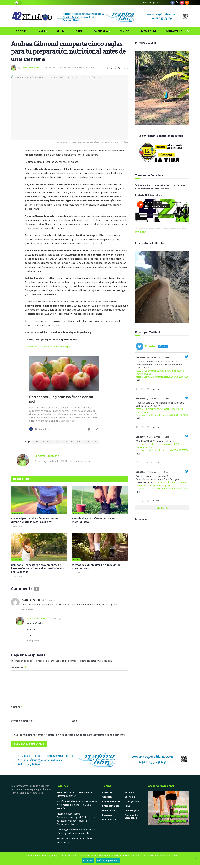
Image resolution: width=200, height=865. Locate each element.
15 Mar (167, 398)
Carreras (107, 792)
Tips (95, 441)
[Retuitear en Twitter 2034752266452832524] (143, 389)
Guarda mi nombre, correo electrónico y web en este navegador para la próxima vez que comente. (69, 734)
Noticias (21, 31)
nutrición (75, 441)
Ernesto (140, 357)
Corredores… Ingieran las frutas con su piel (48, 346)
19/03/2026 (17, 576)
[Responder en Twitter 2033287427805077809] (137, 427)
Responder (29, 609)
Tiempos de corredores (131, 816)
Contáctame (174, 31)
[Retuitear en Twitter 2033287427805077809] (143, 427)
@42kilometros (153, 357)
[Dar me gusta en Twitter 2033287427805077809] (149, 427)
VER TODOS (141, 232)
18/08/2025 (77, 572)
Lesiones (107, 814)
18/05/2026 (77, 526)
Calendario (101, 31)
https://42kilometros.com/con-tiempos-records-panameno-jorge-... (162, 484)
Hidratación (61, 441)
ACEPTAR (87, 860)
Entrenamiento (110, 805)
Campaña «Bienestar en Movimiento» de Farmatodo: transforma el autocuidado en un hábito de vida (38, 568)
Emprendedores (111, 801)
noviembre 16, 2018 (54, 67)
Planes (40, 31)
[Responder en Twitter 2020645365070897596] (137, 501)
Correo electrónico (22, 720)
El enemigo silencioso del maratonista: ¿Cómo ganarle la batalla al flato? (35, 520)
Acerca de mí (148, 31)
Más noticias (109, 819)
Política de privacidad (108, 860)
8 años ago (50, 600)
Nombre (16, 706)
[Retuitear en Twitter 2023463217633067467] (143, 463)
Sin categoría (132, 810)
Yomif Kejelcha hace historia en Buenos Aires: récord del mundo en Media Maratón (77, 805)
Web (74, 720)
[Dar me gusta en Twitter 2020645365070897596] (149, 501)
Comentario (18, 667)
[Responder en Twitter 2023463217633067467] (137, 463)
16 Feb (167, 437)
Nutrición (82, 67)
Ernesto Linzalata (29, 67)
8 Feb (166, 472)
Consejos (125, 31)
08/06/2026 (17, 526)
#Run (35, 441)
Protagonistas (132, 801)
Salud (60, 31)
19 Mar (167, 357)
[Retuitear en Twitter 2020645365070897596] (143, 501)
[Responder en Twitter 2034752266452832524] (137, 389)
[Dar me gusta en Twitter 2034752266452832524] (149, 389)
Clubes (79, 31)
